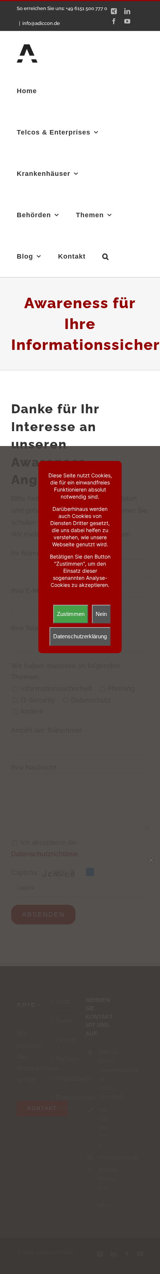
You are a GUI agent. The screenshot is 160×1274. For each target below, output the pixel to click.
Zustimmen (70, 614)
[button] (105, 256)
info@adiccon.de (41, 23)
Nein (101, 614)
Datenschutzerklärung (80, 636)
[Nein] (150, 860)
